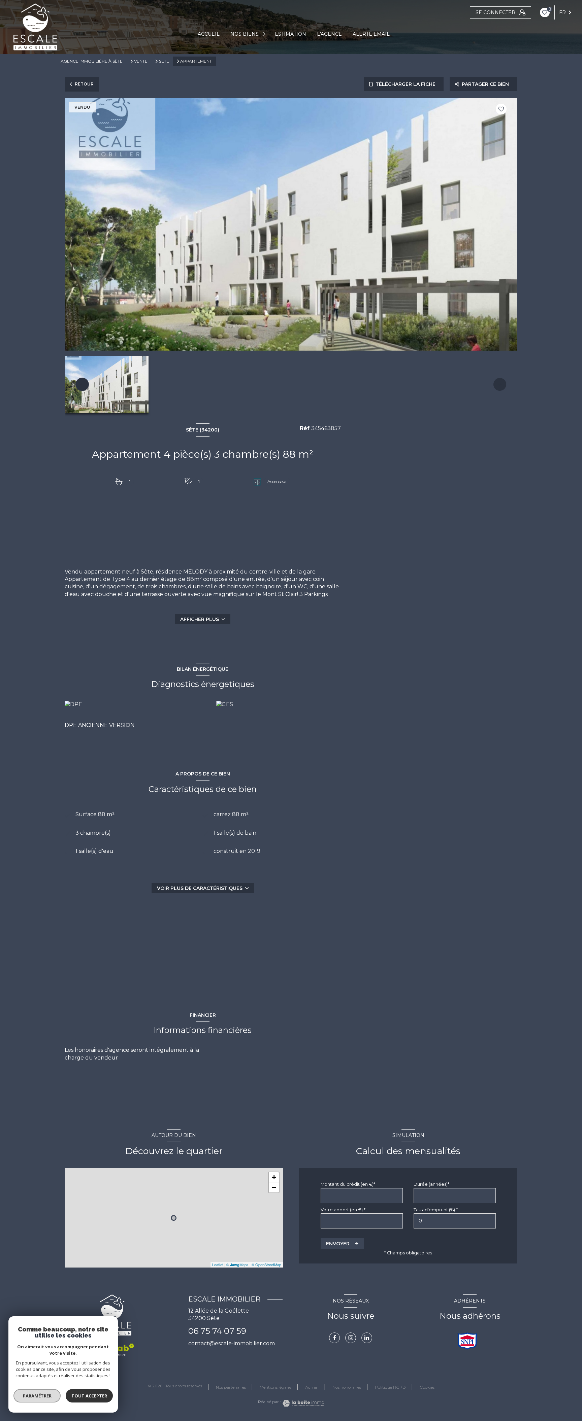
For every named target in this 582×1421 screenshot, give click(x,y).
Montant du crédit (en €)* (348, 1184)
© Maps (237, 1264)
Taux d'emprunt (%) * (436, 1209)
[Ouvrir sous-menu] (265, 34)
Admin (312, 1387)
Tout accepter (89, 1396)
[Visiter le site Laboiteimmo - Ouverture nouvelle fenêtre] (302, 1403)
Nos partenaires (231, 1387)
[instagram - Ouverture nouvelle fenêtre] (350, 1337)
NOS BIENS (244, 34)
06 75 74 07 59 (217, 1331)
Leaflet (217, 1264)
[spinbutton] (455, 1220)
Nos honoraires (346, 1387)
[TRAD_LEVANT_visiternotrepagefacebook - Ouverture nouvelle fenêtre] (334, 1337)
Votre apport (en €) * (343, 1209)
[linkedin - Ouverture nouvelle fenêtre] (366, 1337)
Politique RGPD (390, 1387)
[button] (500, 384)
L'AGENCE (329, 34)
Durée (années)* (431, 1184)
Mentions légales (275, 1387)
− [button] (274, 1187)
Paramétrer (37, 1396)
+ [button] (274, 1177)
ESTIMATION (290, 34)
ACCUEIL (209, 34)
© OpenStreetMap (266, 1264)
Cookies (427, 1387)
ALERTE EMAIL (371, 34)
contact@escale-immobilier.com (231, 1343)
